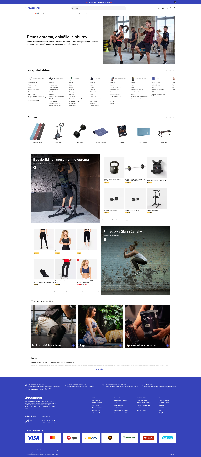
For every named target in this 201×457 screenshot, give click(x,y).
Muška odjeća (155, 92)
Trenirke (71, 96)
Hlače (71, 89)
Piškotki (139, 407)
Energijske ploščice (136, 89)
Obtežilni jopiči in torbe (55, 99)
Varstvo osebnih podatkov (144, 402)
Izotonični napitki (135, 92)
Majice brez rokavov (75, 99)
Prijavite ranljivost (42, 450)
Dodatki (72, 13)
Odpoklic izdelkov (141, 410)
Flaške (112, 103)
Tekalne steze (32, 85)
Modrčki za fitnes (74, 101)
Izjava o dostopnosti (55, 450)
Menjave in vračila (97, 407)
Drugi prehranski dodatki (137, 99)
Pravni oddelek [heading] (141, 397)
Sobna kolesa (32, 83)
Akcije (79, 13)
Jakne (71, 94)
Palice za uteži (53, 87)
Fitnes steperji (114, 89)
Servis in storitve (107, 13)
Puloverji (71, 92)
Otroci (65, 13)
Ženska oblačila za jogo (54, 292)
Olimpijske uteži (53, 85)
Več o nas (161, 405)
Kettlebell (51, 94)
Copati (71, 83)
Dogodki (161, 410)
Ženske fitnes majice (90, 292)
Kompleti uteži (53, 89)
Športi (44, 13)
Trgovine (161, 407)
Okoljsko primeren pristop (166, 412)
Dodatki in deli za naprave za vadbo (36, 97)
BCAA (132, 87)
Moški (51, 13)
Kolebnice (113, 92)
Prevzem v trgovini (97, 402)
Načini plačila (95, 405)
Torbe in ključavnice (115, 99)
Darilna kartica (118, 407)
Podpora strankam (97, 412)
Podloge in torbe (155, 85)
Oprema (153, 87)
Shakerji (133, 94)
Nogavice (72, 105)
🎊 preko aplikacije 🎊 (99, 2)
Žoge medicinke (114, 96)
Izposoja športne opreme (121, 410)
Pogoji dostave (96, 400)
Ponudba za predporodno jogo (158, 94)
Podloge (112, 83)
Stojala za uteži (53, 101)
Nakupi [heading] (94, 397)
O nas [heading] (160, 397)
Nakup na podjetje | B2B (120, 412)
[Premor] (175, 2)
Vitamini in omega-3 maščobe (139, 96)
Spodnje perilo (94, 105)
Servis (115, 402)
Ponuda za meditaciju (157, 89)
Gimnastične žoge (115, 94)
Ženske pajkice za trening (73, 292)
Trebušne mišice (114, 87)
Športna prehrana (33, 100)
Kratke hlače (72, 103)
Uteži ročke (52, 83)
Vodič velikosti (96, 410)
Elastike (112, 85)
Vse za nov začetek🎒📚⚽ (32, 13)
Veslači (30, 87)
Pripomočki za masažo (55, 105)
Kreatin (133, 85)
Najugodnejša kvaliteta (90, 13)
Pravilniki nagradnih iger (143, 405)
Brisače (112, 101)
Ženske (58, 13)
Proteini (133, 83)
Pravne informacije (142, 400)
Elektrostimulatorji (53, 103)
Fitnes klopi (52, 92)
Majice (71, 87)
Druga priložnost (118, 405)
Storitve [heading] (117, 397)
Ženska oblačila (155, 83)
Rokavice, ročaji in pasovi (56, 96)
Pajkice (71, 85)
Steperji (30, 92)
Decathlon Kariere (164, 402)
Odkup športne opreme (120, 400)
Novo (99, 13)
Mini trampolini (32, 94)
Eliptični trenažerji (33, 89)
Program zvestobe (164, 400)
